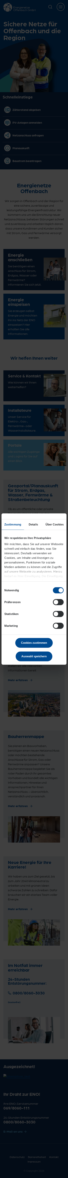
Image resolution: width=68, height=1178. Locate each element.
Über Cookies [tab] (55, 524)
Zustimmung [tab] (12, 524)
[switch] (58, 602)
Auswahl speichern (34, 656)
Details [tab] (33, 524)
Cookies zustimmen (34, 642)
